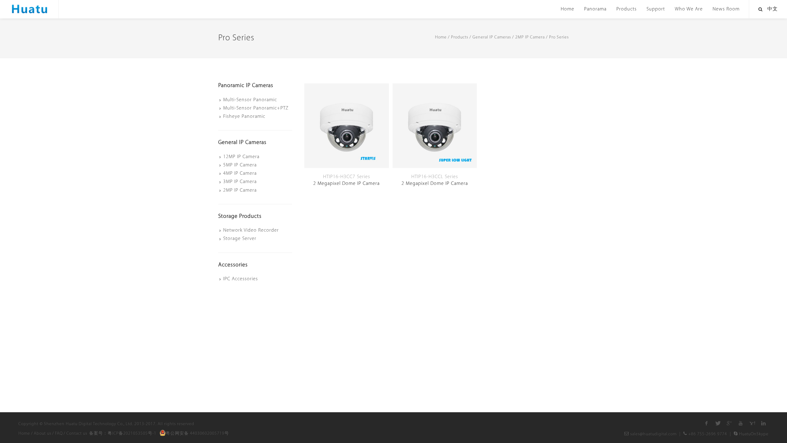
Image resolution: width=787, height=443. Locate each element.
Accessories (233, 265)
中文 (772, 9)
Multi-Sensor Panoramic (250, 100)
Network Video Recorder (251, 230)
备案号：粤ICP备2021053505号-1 (122, 433)
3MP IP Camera (240, 181)
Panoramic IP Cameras (245, 86)
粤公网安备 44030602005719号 (197, 433)
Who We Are (689, 9)
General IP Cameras (492, 37)
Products (626, 9)
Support (656, 9)
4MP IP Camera (240, 173)
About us (42, 433)
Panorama (595, 9)
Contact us (76, 433)
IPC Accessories (240, 279)
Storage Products (240, 216)
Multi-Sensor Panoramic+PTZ (256, 108)
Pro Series (559, 37)
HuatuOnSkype (753, 434)
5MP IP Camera (240, 165)
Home (567, 9)
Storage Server (239, 238)
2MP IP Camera (530, 37)
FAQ (59, 433)
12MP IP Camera (241, 156)
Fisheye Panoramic (244, 116)
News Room (726, 9)
